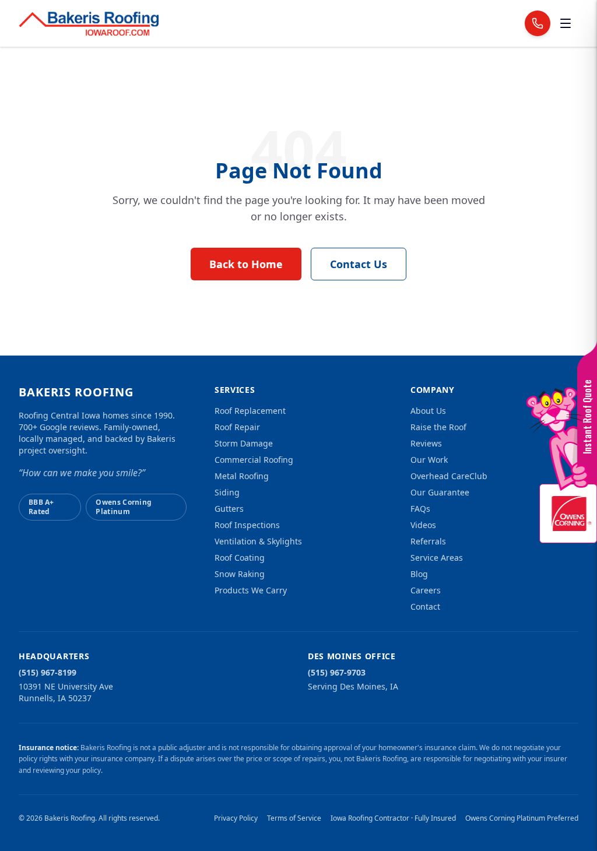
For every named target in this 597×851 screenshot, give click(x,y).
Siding (227, 492)
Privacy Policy (236, 818)
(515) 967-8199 (47, 672)
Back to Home (246, 264)
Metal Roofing (242, 475)
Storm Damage (244, 443)
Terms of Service (294, 818)
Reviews (426, 443)
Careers (425, 590)
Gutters (229, 508)
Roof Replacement (250, 410)
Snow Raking (240, 573)
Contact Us (358, 264)
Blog (419, 573)
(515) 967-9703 (337, 672)
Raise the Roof (438, 426)
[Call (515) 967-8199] (537, 23)
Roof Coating (240, 557)
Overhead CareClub (448, 475)
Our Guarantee (439, 492)
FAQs (420, 508)
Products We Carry (251, 590)
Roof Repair (237, 426)
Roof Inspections (247, 524)
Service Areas (436, 557)
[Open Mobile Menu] (565, 23)
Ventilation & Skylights (258, 541)
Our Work (429, 459)
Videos (423, 524)
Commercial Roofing (254, 459)
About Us (428, 410)
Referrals (428, 541)
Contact (425, 606)
